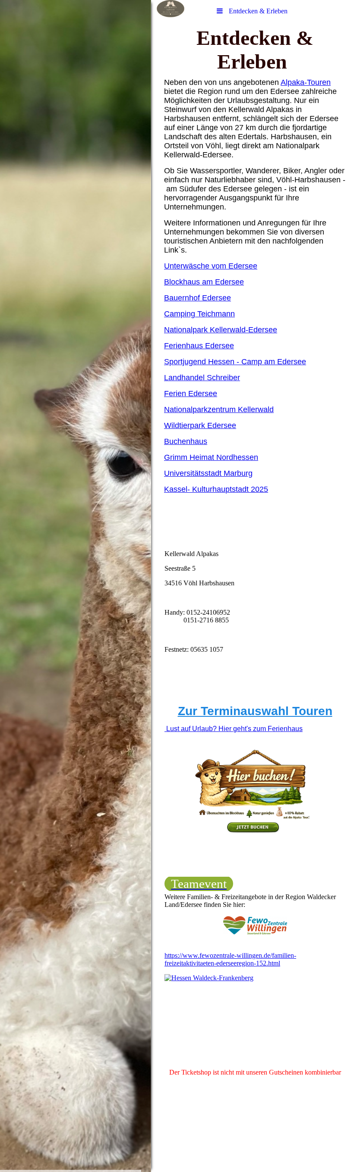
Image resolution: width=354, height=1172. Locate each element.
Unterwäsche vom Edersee (210, 266)
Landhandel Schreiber (202, 377)
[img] (75, 586)
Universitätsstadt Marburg (208, 473)
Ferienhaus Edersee (199, 345)
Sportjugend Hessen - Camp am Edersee (235, 361)
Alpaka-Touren (306, 82)
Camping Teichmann (199, 313)
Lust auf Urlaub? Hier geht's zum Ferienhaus (233, 728)
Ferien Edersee (190, 393)
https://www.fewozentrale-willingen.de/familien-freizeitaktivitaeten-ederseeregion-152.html (230, 959)
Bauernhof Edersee (197, 298)
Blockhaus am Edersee (204, 282)
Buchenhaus (185, 441)
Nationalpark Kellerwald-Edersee (220, 329)
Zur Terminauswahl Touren (255, 711)
